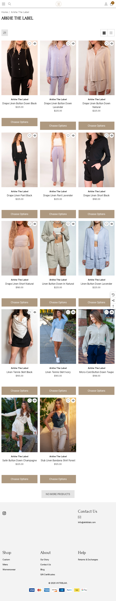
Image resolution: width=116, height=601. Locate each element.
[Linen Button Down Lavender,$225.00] (96, 248)
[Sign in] (106, 4)
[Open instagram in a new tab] (4, 513)
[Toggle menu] (3, 4)
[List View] (111, 32)
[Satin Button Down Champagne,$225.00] (19, 425)
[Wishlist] (29, 43)
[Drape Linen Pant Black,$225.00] (19, 160)
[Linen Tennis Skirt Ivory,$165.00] (58, 336)
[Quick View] (35, 43)
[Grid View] (104, 32)
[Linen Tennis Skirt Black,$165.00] (19, 336)
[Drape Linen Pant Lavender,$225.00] (58, 160)
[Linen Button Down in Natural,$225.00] (58, 248)
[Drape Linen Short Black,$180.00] (96, 160)
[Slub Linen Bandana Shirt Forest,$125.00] (58, 425)
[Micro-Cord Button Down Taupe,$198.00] (96, 336)
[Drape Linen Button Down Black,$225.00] (19, 68)
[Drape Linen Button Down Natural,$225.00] (96, 68)
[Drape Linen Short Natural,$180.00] (19, 248)
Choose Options (19, 122)
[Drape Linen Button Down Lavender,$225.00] (58, 68)
